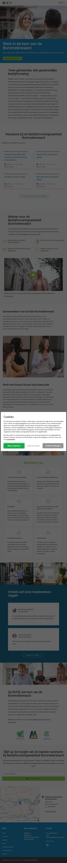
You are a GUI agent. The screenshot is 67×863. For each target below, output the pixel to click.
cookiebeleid (10, 439)
